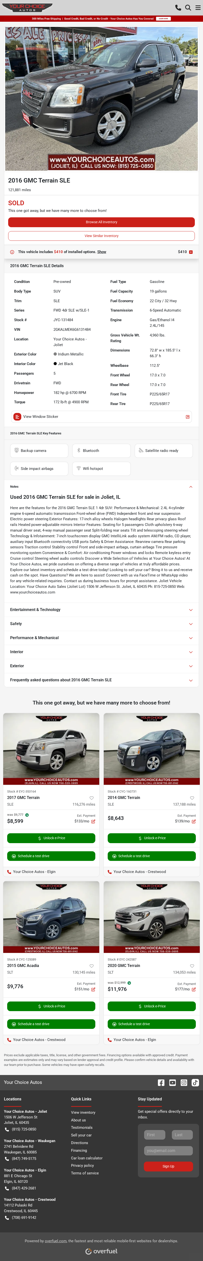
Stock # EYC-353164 (21, 791)
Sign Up (168, 1166)
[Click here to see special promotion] (101, 18)
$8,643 (116, 818)
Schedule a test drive (33, 856)
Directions (79, 1143)
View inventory (83, 1112)
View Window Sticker (40, 416)
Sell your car (81, 1135)
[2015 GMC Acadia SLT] (51, 917)
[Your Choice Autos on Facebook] (159, 1082)
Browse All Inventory (101, 222)
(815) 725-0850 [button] (24, 1129)
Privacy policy (82, 1165)
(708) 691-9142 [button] (24, 1217)
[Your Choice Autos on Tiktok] (193, 1082)
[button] (178, 8)
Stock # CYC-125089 (21, 959)
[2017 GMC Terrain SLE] (51, 749)
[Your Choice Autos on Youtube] (170, 1082)
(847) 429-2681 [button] (24, 1188)
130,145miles (84, 972)
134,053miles (184, 972)
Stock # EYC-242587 (122, 959)
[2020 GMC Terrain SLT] (152, 917)
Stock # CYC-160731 (122, 791)
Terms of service (85, 1173)
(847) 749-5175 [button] (24, 1158)
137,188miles (184, 804)
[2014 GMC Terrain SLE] (152, 749)
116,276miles (84, 804)
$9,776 (15, 986)
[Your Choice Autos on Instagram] (182, 1082)
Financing (79, 1150)
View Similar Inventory (102, 236)
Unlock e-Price (54, 838)
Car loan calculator (86, 1158)
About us (78, 1120)
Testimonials (82, 1127)
